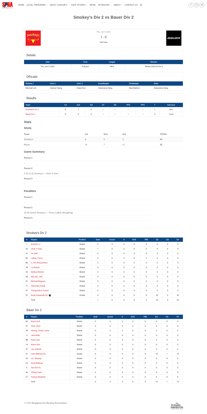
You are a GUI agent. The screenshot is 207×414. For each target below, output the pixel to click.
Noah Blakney (37, 363)
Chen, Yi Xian (36, 249)
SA (157, 240)
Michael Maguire (38, 281)
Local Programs (36, 5)
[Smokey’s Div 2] (52, 38)
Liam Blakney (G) (38, 354)
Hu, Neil (34, 253)
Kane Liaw (35, 340)
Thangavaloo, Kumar (40, 290)
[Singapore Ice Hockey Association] (8, 5)
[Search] (141, 5)
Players (34, 240)
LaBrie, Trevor (37, 258)
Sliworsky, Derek (38, 286)
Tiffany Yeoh (36, 372)
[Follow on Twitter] (201, 5)
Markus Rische (37, 272)
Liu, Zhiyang (36, 358)
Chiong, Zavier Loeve (40, 330)
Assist (112, 240)
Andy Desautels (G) (39, 295)
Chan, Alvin (35, 326)
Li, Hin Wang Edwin (39, 263)
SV (178, 240)
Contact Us (131, 5)
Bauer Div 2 (30, 114)
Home (21, 5)
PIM (146, 240)
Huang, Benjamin (38, 377)
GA (167, 240)
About (117, 5)
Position (82, 240)
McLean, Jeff (36, 276)
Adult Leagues (58, 5)
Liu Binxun (35, 267)
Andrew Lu (35, 244)
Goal (98, 240)
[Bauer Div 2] (155, 38)
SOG (134, 240)
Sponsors (103, 5)
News (93, 5)
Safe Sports (78, 5)
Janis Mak (35, 335)
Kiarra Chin (35, 344)
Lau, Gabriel (36, 349)
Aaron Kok (35, 321)
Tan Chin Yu (36, 367)
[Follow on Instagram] (196, 5)
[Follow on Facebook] (191, 5)
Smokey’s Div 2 (32, 109)
